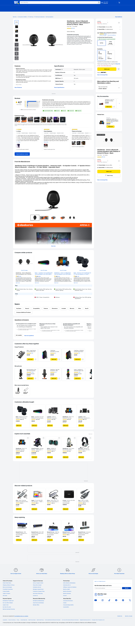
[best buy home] (16, 2)
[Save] (118, 69)
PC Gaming (30, 16)
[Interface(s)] (62, 69)
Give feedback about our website (21, 616)
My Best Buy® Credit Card (8, 600)
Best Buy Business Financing (9, 609)
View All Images (24, 270)
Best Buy (15, 16)
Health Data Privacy (40, 619)
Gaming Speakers (49, 16)
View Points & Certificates (38, 602)
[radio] (101, 55)
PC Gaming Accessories (39, 16)
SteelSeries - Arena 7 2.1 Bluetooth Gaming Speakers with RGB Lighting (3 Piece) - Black (63, 273)
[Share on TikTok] (109, 600)
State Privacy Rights (32, 619)
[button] (106, 23)
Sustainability (66, 607)
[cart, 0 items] (119, 2)
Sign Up (126, 588)
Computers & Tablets (22, 16)
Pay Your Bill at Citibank (8, 602)
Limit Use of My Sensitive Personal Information (70, 619)
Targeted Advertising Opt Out (85, 619)
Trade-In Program (6, 593)
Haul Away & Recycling (38, 593)
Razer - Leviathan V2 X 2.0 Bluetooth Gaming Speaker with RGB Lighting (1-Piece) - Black (43, 273)
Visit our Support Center (38, 582)
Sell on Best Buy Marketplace (69, 582)
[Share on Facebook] (116, 600)
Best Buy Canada (128, 616)
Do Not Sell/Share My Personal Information (53, 619)
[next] (118, 43)
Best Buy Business (67, 593)
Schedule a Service (37, 587)
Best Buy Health (66, 589)
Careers (64, 602)
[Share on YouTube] (95, 600)
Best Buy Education (67, 591)
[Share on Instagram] (102, 600)
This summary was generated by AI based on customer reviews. (54, 107)
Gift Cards (5, 595)
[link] (22, 154)
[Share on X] (130, 600)
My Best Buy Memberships (38, 600)
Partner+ (65, 595)
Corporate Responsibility (68, 604)
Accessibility (5, 619)
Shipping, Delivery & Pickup (8, 585)
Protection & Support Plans (39, 591)
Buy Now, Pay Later (7, 607)
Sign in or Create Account (99, 581)
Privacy (18, 619)
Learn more (100, 595)
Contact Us (35, 595)
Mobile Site (119, 616)
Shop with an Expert (37, 585)
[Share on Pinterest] (123, 600)
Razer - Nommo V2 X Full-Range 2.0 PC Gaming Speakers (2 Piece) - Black (82, 273)
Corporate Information (68, 600)
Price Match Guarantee (8, 589)
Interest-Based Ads (23, 619)
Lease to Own (6, 604)
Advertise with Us (67, 585)
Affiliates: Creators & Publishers (69, 587)
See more (53, 246)
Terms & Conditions (112, 35)
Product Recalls (6, 591)
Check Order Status (7, 582)
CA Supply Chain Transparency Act (98, 619)
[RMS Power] (62, 78)
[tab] (19, 308)
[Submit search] (99, 2)
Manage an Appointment (38, 589)
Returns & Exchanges (7, 587)
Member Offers (36, 604)
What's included (103, 35)
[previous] (99, 43)
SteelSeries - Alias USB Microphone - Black (54, 370)
